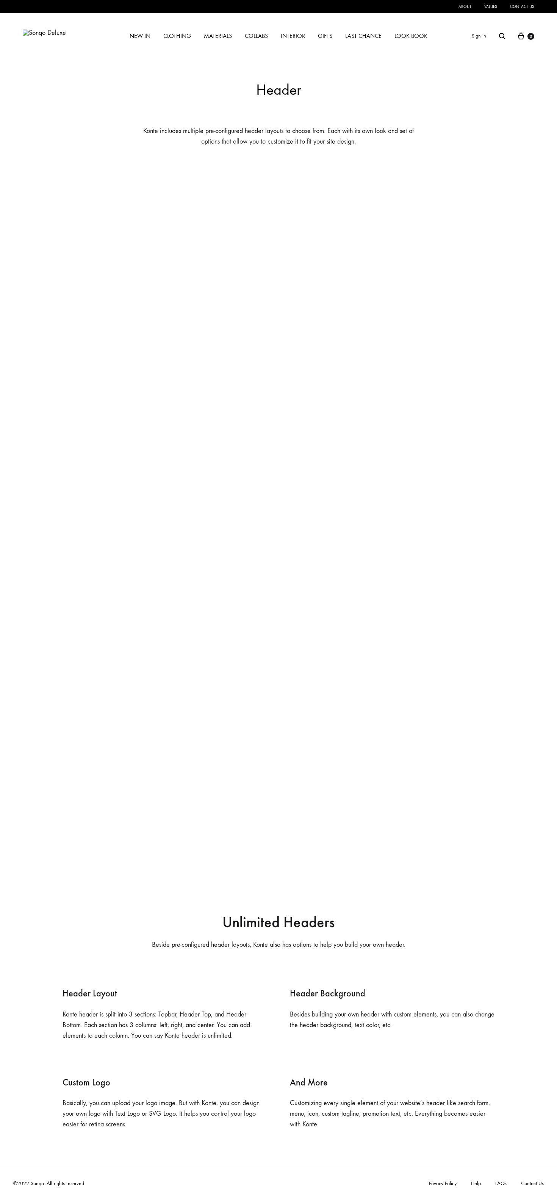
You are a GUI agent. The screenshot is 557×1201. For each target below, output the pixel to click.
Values (490, 6)
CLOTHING (177, 35)
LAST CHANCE (363, 35)
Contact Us (532, 1183)
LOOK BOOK (410, 35)
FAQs (501, 1183)
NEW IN (140, 35)
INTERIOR (293, 35)
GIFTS (325, 35)
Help (476, 1183)
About (464, 6)
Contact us (522, 6)
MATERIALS (218, 35)
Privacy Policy (443, 1183)
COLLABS (256, 35)
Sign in (479, 36)
